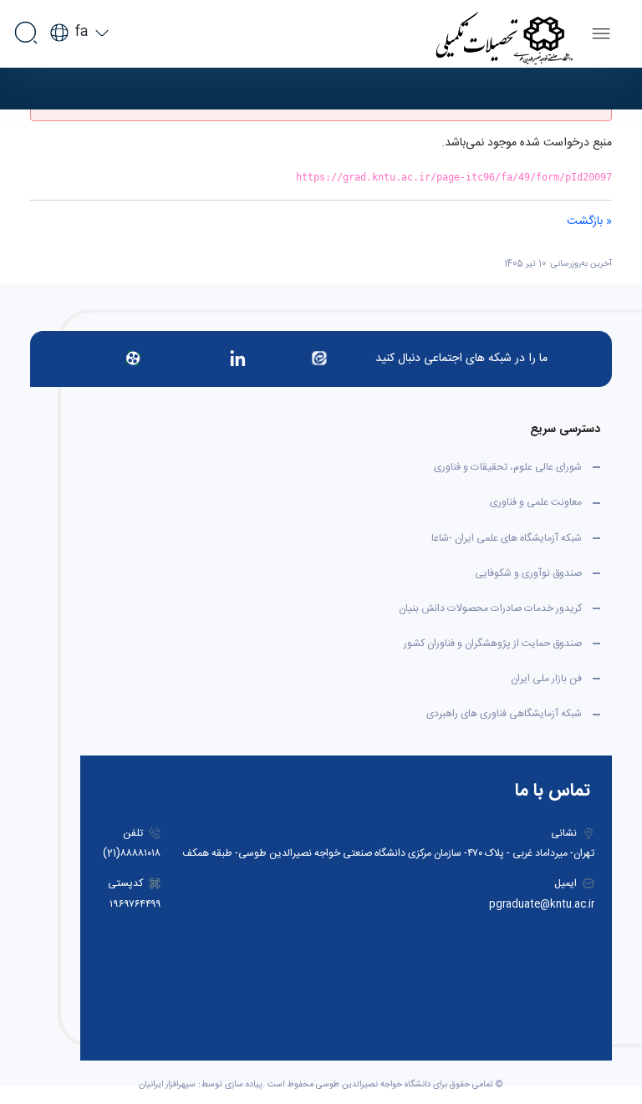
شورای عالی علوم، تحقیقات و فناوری (508, 467)
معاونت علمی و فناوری (536, 502)
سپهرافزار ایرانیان (167, 1084)
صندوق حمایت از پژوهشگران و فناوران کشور (493, 643)
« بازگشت (589, 221)
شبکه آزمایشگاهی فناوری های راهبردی (504, 713)
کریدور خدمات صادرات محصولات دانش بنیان (490, 608)
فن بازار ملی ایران (546, 678)
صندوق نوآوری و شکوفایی (528, 573)
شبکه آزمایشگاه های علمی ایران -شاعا (506, 538)
